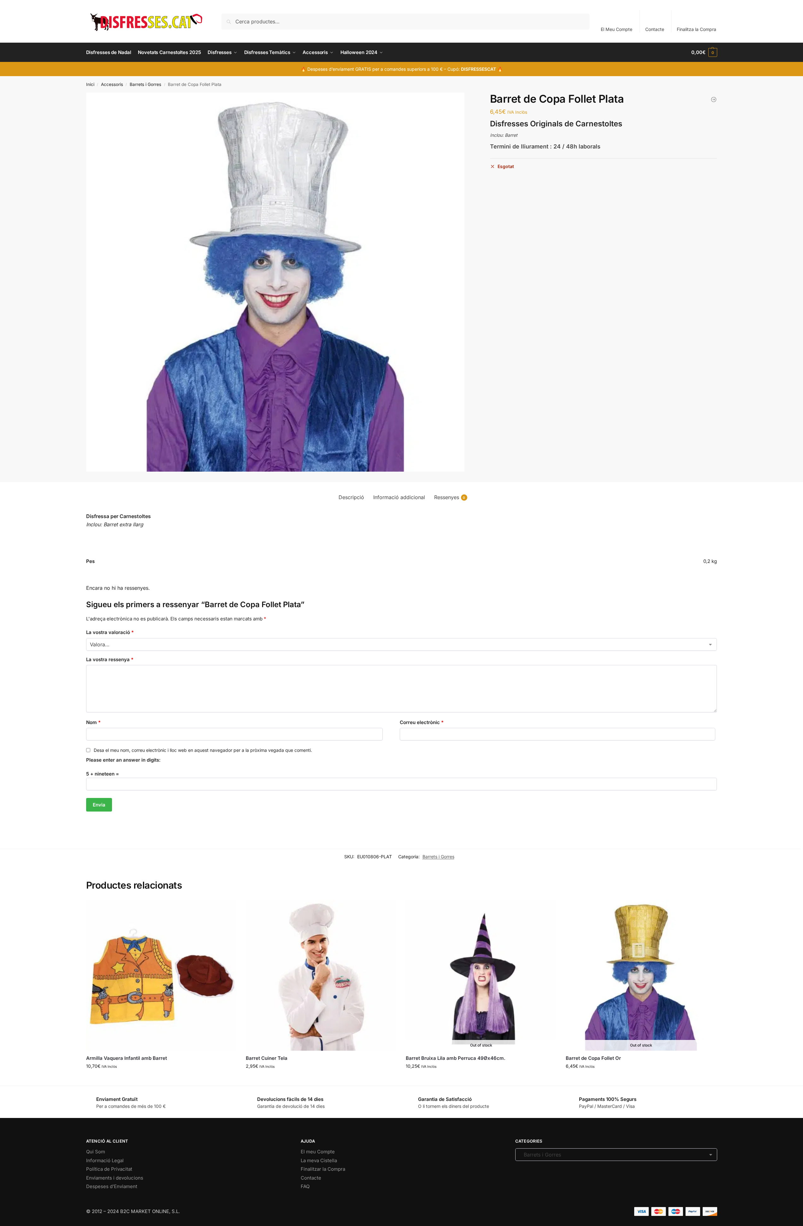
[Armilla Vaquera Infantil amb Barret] (161, 975)
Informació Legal (105, 1160)
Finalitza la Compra (696, 29)
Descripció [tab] (351, 497)
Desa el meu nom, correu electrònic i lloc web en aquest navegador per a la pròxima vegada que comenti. (203, 750)
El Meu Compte (616, 29)
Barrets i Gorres (145, 84)
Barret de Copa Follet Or (593, 1058)
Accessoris (112, 84)
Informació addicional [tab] (399, 497)
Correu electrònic (422, 722)
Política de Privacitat (109, 1169)
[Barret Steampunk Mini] (714, 99)
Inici (90, 84)
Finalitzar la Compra (323, 1169)
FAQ (305, 1186)
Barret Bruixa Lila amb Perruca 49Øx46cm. (455, 1058)
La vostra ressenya (109, 659)
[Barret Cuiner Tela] (321, 975)
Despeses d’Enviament (111, 1186)
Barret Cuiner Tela (266, 1058)
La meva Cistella (319, 1160)
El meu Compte (318, 1152)
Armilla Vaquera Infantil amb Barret (126, 1058)
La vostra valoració (110, 632)
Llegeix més (481, 1079)
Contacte (654, 29)
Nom (93, 722)
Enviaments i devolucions (114, 1178)
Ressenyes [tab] (449, 497)
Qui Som (95, 1152)
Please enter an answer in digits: (123, 760)
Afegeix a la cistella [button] (161, 1079)
